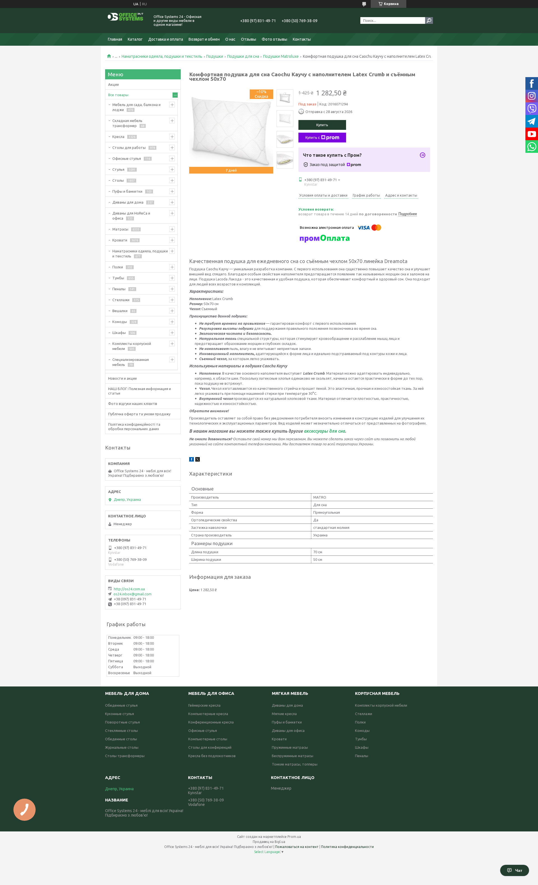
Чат (518, 870)
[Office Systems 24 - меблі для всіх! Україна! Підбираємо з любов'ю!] (126, 20)
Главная (115, 39)
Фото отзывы (274, 39)
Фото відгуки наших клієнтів (132, 403)
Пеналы (119, 289)
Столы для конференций (209, 747)
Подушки (214, 56)
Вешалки (119, 311)
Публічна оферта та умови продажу (139, 414)
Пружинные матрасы (290, 747)
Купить (322, 125)
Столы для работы (129, 147)
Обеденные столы (121, 739)
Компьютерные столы (207, 739)
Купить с (312, 137)
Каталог (135, 39)
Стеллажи (120, 300)
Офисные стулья (126, 158)
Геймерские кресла (204, 705)
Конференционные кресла (211, 722)
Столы (118, 180)
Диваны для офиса (288, 730)
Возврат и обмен (204, 39)
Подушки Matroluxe (281, 56)
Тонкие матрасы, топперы (294, 764)
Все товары (118, 95)
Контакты (302, 39)
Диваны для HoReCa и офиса (131, 215)
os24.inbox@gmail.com (132, 594)
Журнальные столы (121, 747)
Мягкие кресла (284, 714)
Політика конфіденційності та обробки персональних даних (134, 426)
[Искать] (429, 20)
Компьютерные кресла (208, 714)
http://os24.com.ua (129, 589)
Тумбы (118, 278)
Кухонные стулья (119, 714)
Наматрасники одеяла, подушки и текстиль (162, 56)
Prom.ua (294, 836)
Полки (117, 267)
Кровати (119, 240)
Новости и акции (122, 378)
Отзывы (248, 39)
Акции (113, 84)
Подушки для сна (243, 56)
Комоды (119, 322)
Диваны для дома (127, 202)
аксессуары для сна (324, 431)
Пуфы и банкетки (127, 191)
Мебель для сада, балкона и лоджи (136, 107)
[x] (197, 460)
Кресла (118, 137)
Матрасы (120, 229)
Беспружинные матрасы (292, 756)
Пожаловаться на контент (297, 847)
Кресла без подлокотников (212, 756)
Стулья (118, 169)
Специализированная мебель (130, 362)
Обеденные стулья (121, 705)
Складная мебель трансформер (127, 123)
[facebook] (191, 460)
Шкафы (119, 333)
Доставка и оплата (165, 39)
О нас (230, 39)
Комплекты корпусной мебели (131, 346)
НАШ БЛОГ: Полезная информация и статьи (139, 391)
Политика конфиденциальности (347, 847)
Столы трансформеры (125, 756)
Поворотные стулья (122, 722)
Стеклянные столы (121, 730)
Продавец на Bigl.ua (269, 841)
